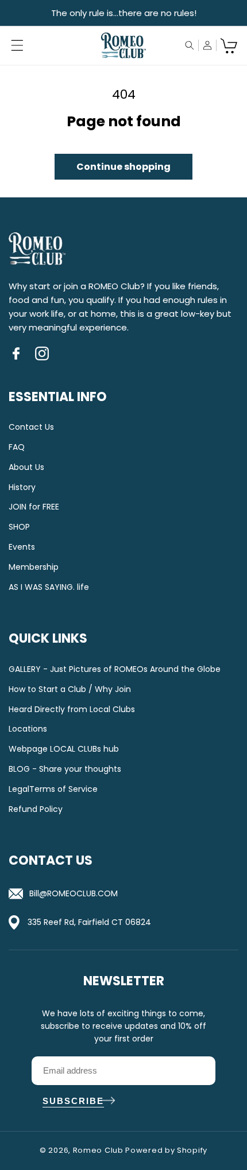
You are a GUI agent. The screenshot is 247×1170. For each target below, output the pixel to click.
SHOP (19, 527)
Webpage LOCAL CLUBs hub (64, 749)
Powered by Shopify (166, 1150)
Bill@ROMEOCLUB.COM (73, 893)
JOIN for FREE (34, 507)
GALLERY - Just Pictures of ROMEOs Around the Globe (115, 669)
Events (22, 547)
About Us (26, 467)
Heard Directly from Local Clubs (72, 709)
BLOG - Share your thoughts (65, 769)
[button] (17, 45)
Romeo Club (98, 1150)
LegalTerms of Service (53, 789)
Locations (28, 729)
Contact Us (31, 427)
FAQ (17, 447)
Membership (34, 567)
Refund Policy (36, 809)
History (22, 487)
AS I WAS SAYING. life (49, 587)
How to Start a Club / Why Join (70, 689)
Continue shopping (123, 166)
